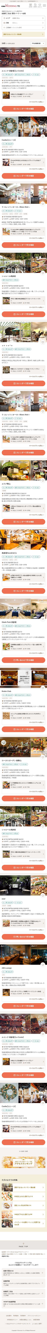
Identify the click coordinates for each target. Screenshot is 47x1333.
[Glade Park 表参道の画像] (23, 609)
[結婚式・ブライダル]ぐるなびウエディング (14, 1252)
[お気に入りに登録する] (42, 67)
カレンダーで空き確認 (25, 109)
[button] (23, 1272)
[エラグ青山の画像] (23, 470)
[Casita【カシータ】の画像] (23, 126)
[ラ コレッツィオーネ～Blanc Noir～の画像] (23, 194)
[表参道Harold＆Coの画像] (23, 539)
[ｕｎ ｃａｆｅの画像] (23, 332)
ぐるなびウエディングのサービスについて (17, 1323)
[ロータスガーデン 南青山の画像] (23, 747)
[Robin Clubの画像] (23, 678)
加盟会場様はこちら (25, 1319)
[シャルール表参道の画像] (23, 263)
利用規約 (16, 1315)
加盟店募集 (36, 1319)
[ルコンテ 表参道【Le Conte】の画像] (23, 57)
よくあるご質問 (36, 1323)
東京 (25, 1254)
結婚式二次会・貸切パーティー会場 (12, 1254)
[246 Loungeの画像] (23, 954)
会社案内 (8, 1315)
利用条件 (23, 1315)
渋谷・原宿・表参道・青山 (36, 1254)
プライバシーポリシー (34, 1315)
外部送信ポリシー (12, 1319)
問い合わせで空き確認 (25, 660)
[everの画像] (23, 885)
